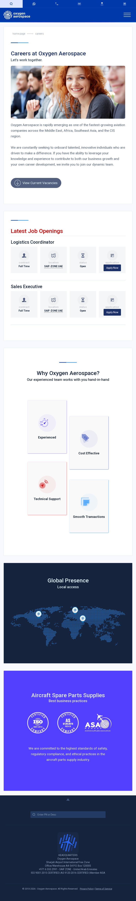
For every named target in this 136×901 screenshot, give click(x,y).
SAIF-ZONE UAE (53, 266)
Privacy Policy (87, 888)
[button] (127, 15)
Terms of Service (103, 888)
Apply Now (112, 267)
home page (19, 33)
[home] (17, 15)
